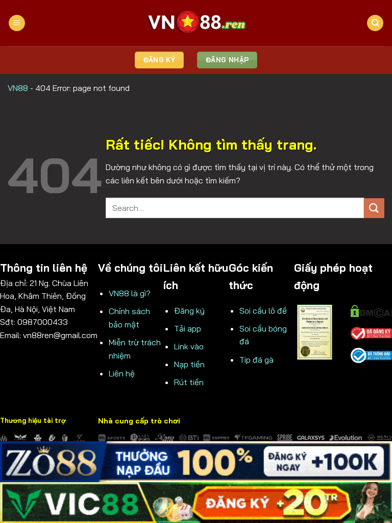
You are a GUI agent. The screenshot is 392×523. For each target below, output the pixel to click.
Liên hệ (122, 373)
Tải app (187, 328)
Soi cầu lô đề (263, 310)
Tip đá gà (256, 359)
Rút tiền (189, 382)
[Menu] (17, 23)
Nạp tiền (189, 364)
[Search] (375, 23)
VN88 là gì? (130, 293)
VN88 (18, 88)
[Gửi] (374, 208)
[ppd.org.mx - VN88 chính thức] (196, 23)
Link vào (189, 346)
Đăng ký (189, 310)
